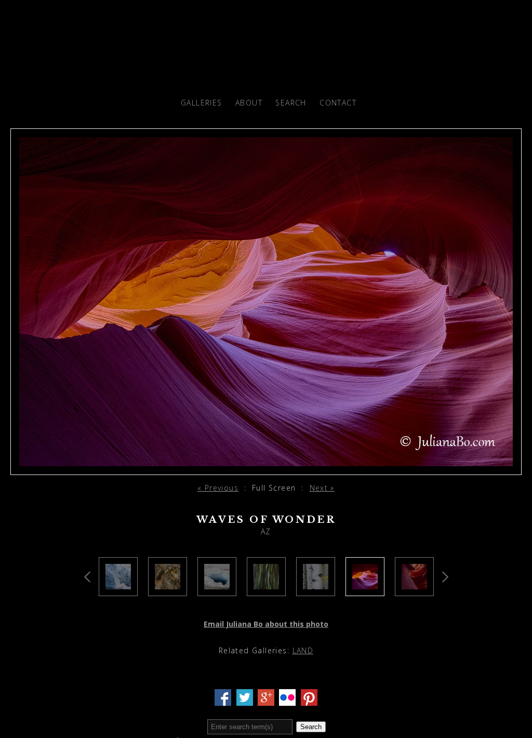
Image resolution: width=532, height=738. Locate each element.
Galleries (201, 103)
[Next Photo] (266, 468)
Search (290, 103)
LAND (303, 650)
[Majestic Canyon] (414, 590)
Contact (338, 103)
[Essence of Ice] (118, 590)
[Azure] (216, 590)
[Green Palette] (266, 590)
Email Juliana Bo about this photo (266, 624)
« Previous (217, 488)
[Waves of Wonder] (364, 590)
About (248, 103)
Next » (322, 488)
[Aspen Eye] (315, 590)
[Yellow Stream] (167, 590)
